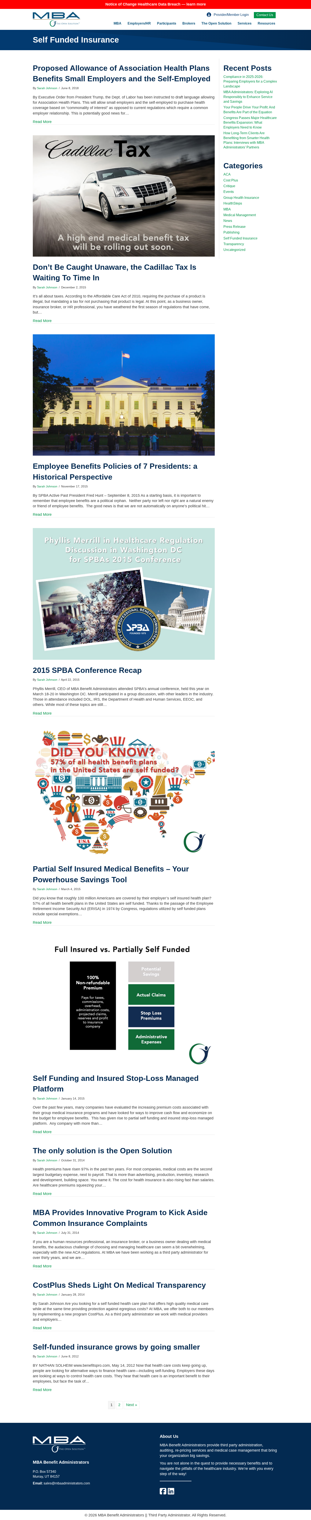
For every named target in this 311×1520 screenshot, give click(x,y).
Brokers (188, 23)
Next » (131, 1405)
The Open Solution (216, 23)
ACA (227, 174)
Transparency (233, 244)
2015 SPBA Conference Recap (87, 670)
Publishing (231, 232)
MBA (117, 23)
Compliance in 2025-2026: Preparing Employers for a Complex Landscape (250, 81)
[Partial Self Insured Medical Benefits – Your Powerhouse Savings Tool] (124, 792)
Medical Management (239, 215)
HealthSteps (232, 203)
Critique (229, 186)
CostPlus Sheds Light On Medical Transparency (119, 1285)
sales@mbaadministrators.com (67, 1483)
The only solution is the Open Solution (102, 1150)
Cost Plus (230, 180)
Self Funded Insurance (240, 238)
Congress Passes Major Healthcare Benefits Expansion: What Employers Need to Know (250, 122)
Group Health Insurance (241, 197)
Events (228, 192)
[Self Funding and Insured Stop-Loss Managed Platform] (124, 1002)
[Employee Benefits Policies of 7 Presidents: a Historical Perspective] (124, 395)
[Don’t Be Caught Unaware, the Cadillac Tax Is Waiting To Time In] (124, 196)
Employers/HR (139, 23)
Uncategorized (234, 250)
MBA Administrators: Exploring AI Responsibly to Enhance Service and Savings (248, 96)
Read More (42, 122)
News (227, 221)
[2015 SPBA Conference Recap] (124, 594)
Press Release (234, 226)
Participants (166, 23)
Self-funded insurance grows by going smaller (116, 1347)
